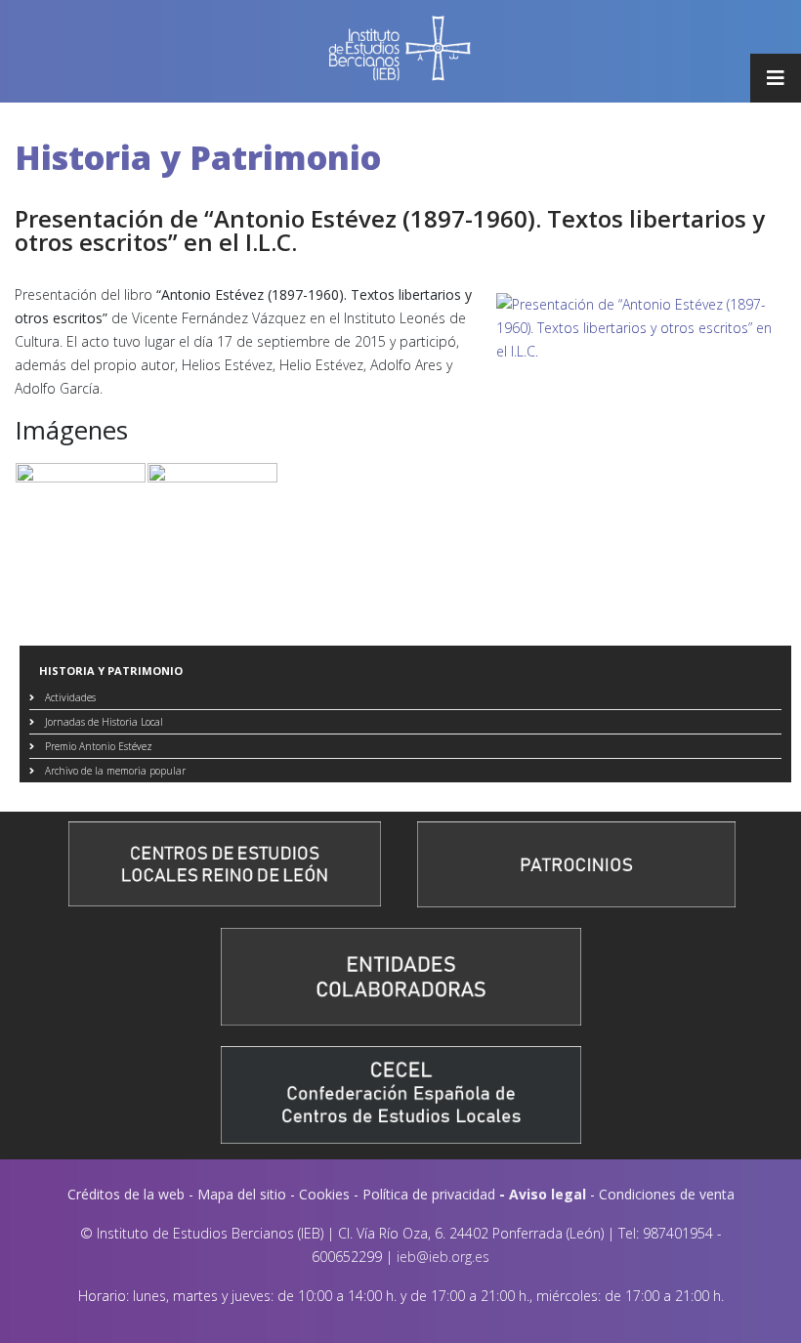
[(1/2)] (81, 512)
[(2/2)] (212, 512)
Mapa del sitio (241, 1194)
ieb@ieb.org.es (443, 1256)
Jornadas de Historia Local (102, 722)
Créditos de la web (126, 1194)
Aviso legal (547, 1194)
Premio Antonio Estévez (97, 746)
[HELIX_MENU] (775, 78)
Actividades (69, 697)
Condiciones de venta (667, 1194)
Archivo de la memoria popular (114, 770)
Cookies (324, 1194)
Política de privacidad (428, 1194)
